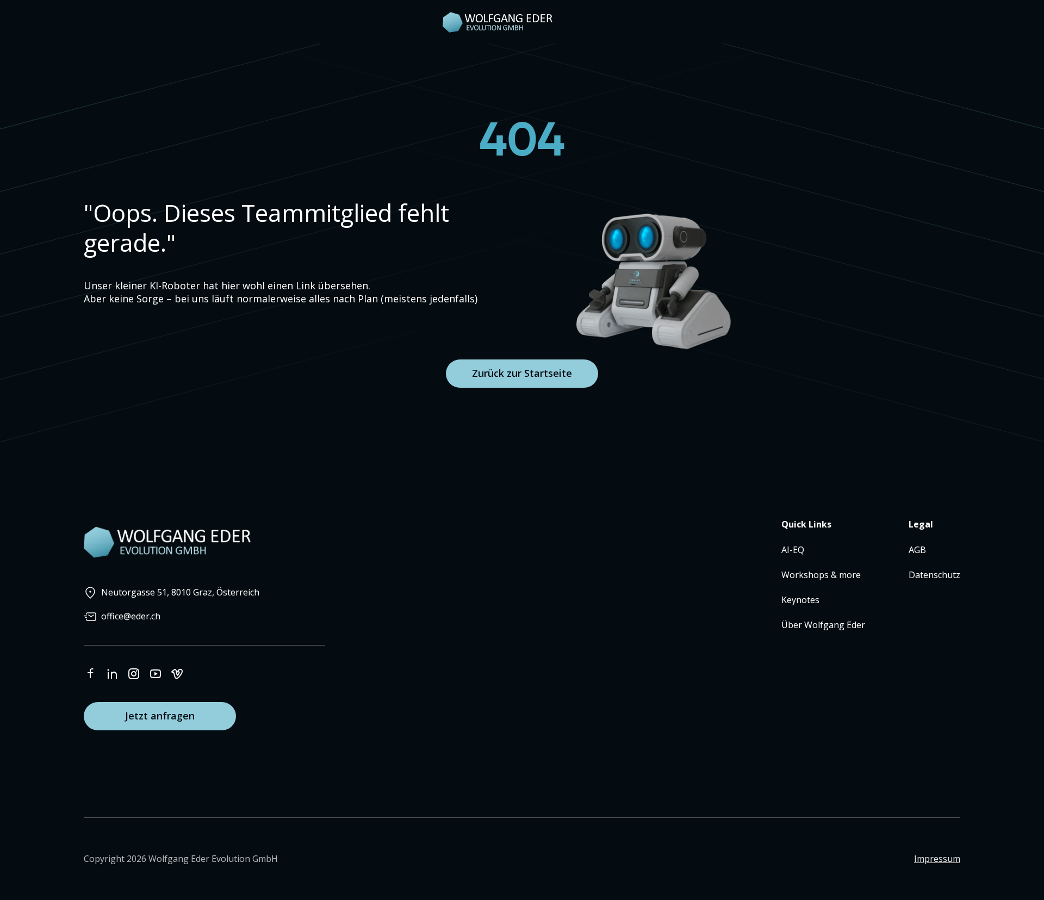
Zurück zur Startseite (522, 373)
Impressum (937, 859)
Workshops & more (821, 575)
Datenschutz (934, 575)
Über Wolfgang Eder (823, 625)
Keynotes (800, 600)
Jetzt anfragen (160, 715)
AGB (917, 550)
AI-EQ (792, 550)
